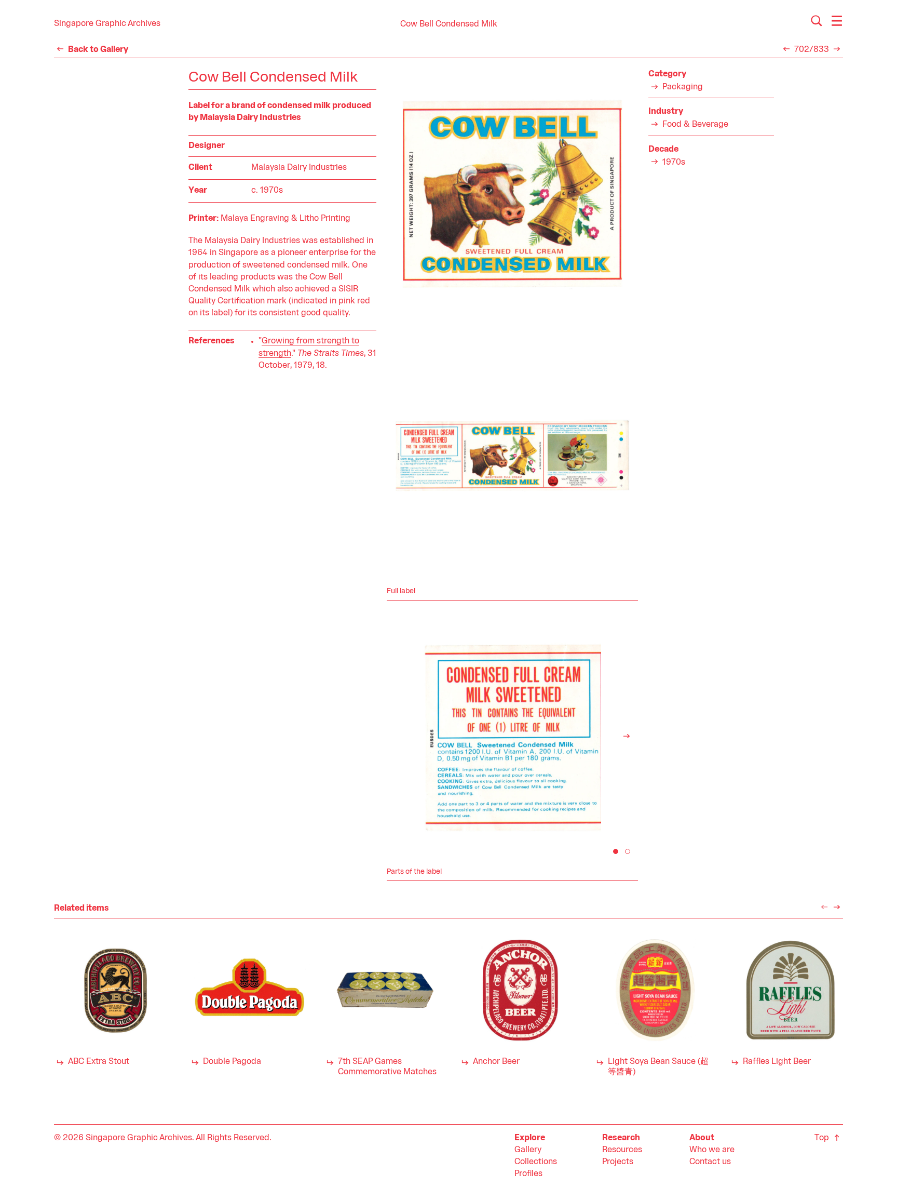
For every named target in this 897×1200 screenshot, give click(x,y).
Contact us (710, 1162)
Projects (617, 1162)
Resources (622, 1150)
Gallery (527, 1150)
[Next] (626, 736)
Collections (535, 1162)
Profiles (528, 1174)
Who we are (712, 1150)
